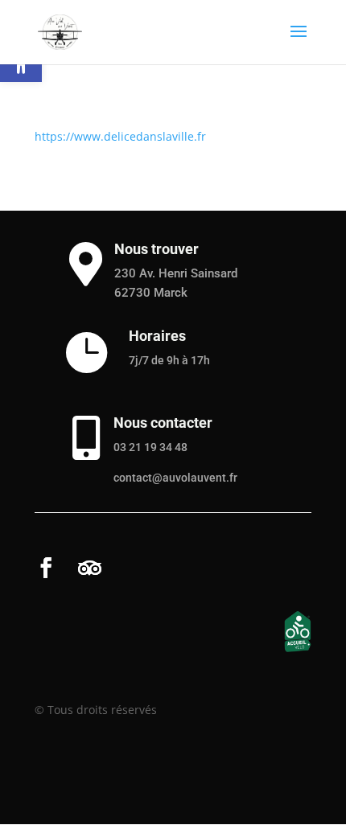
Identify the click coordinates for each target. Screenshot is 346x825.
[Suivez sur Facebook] (45, 567)
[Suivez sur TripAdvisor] (88, 567)
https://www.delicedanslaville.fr (120, 136)
